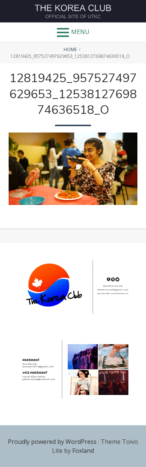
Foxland (83, 450)
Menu (80, 32)
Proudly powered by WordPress (52, 442)
